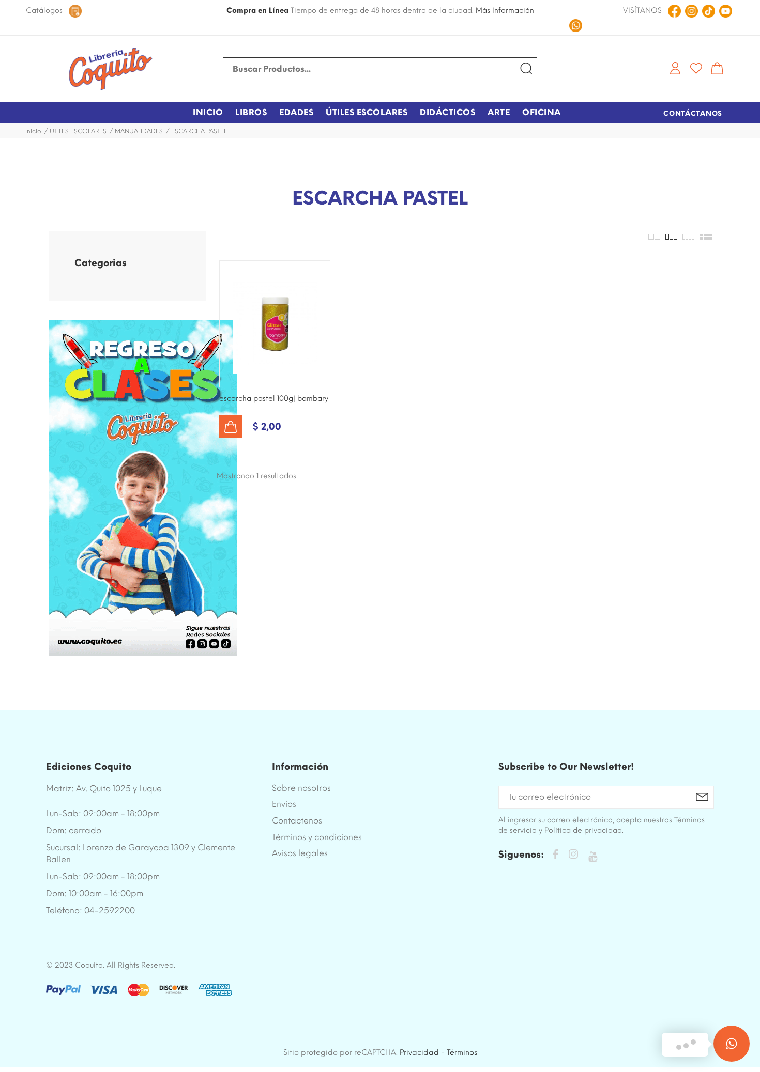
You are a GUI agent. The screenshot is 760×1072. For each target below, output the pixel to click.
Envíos (284, 804)
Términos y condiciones (317, 837)
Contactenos (297, 821)
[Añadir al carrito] (230, 426)
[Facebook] (555, 856)
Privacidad (419, 1052)
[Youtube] (592, 857)
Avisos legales (300, 853)
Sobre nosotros (301, 788)
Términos (462, 1052)
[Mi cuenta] (675, 68)
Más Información (505, 10)
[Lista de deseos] (696, 68)
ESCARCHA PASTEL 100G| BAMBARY (273, 398)
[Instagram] (573, 856)
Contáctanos (692, 113)
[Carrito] (717, 68)
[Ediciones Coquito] (110, 69)
